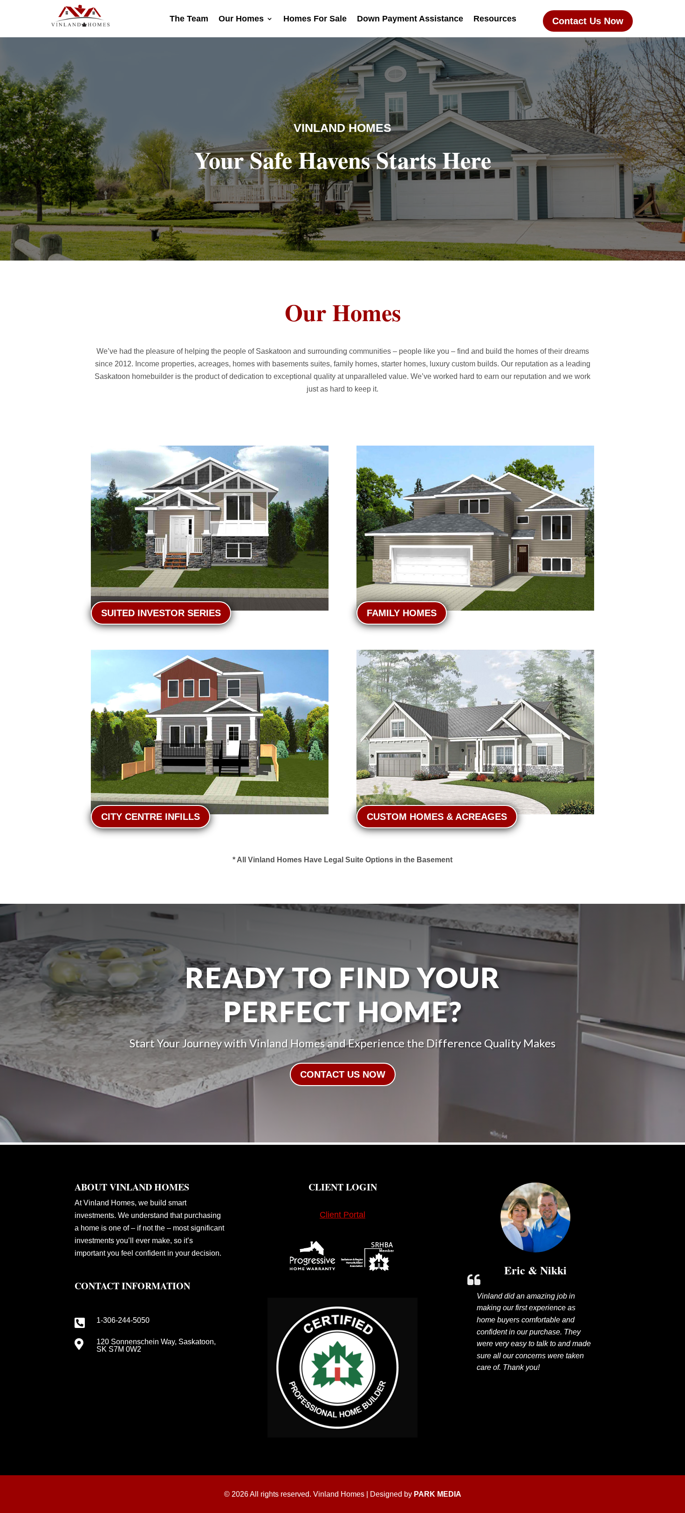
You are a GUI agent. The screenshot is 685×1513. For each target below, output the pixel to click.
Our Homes (241, 19)
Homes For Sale (315, 19)
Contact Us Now (587, 21)
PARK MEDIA (437, 1494)
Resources (494, 19)
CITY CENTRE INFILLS (150, 817)
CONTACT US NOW (342, 1074)
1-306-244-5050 (123, 1320)
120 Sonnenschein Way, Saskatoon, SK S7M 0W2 (156, 1345)
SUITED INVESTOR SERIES (161, 613)
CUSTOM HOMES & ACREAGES (437, 817)
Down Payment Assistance (410, 19)
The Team (189, 19)
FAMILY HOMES (402, 613)
